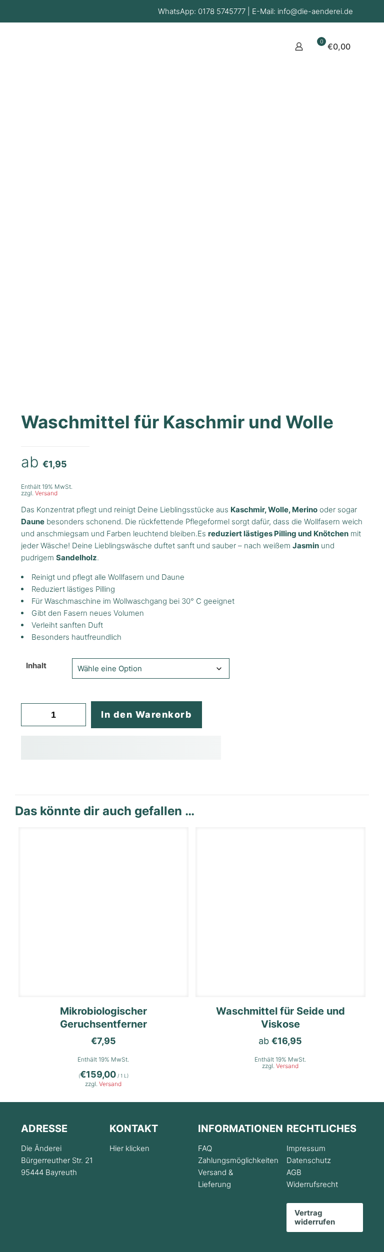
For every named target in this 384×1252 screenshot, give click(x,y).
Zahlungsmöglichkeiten (238, 1160)
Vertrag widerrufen (314, 1217)
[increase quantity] (75, 715)
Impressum (306, 1148)
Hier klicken (130, 1148)
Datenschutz (308, 1160)
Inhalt (36, 665)
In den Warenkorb (146, 714)
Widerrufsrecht (312, 1184)
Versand (46, 493)
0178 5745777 (222, 11)
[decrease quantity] (32, 715)
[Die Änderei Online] (63, 70)
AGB (294, 1172)
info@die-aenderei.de (315, 11)
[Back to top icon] (336, 1231)
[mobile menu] (264, 46)
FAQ (205, 1148)
